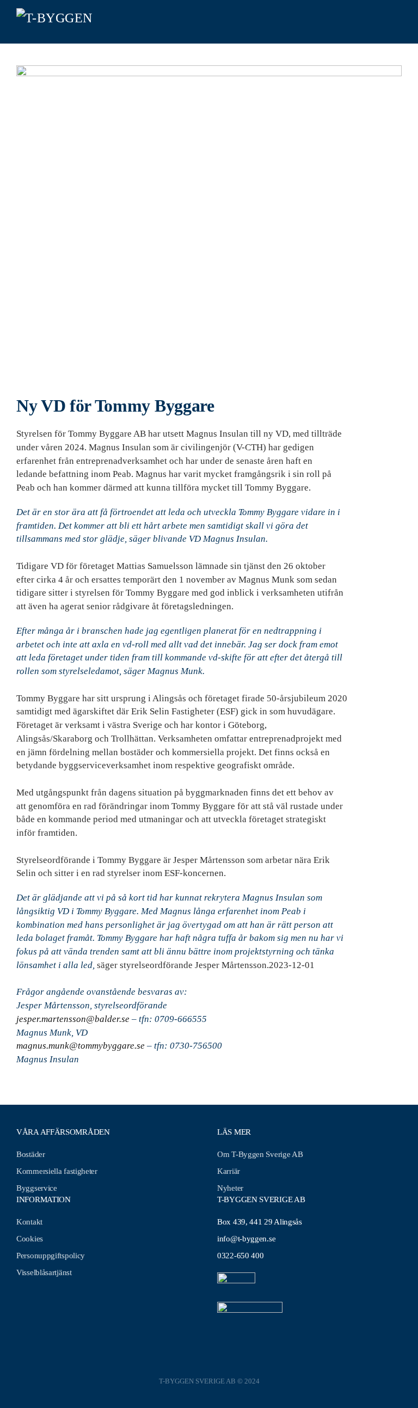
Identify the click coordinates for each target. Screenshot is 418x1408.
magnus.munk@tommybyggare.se (80, 1045)
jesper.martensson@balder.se (73, 1019)
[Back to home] (57, 22)
